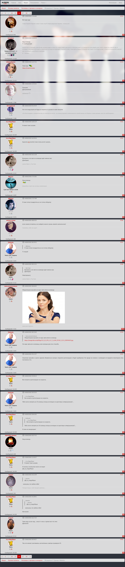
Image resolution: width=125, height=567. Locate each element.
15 (15, 13)
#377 (121, 38)
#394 (121, 414)
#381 (121, 122)
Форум (26, 2)
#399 (121, 518)
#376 (121, 16)
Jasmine (11, 475)
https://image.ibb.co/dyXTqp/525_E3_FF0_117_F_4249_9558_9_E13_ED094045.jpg (48, 340)
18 (26, 13)
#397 (121, 475)
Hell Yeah (11, 154)
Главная (13, 2)
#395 (121, 435)
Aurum (11, 16)
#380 (121, 106)
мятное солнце (10, 220)
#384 (121, 176)
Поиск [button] (43, 2)
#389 (121, 286)
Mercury (10, 176)
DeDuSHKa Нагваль (10, 435)
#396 (121, 457)
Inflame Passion (10, 62)
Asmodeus (11, 38)
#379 (121, 84)
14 (12, 13)
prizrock (10, 518)
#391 (121, 354)
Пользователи (34, 2)
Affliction (10, 198)
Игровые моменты (13, 8)
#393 (121, 392)
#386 (121, 220)
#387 (121, 242)
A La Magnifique (10, 122)
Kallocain (11, 242)
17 (23, 13)
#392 (121, 376)
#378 (121, 62)
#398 (121, 496)
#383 (121, 154)
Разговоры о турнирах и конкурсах (31, 8)
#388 (121, 264)
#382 (121, 138)
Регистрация (112, 2)
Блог (20, 2)
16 (19, 13)
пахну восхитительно (10, 286)
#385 (121, 198)
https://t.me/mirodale (28, 68)
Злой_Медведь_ (10, 84)
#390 (121, 332)
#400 (121, 539)
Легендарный (11, 106)
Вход (120, 2)
